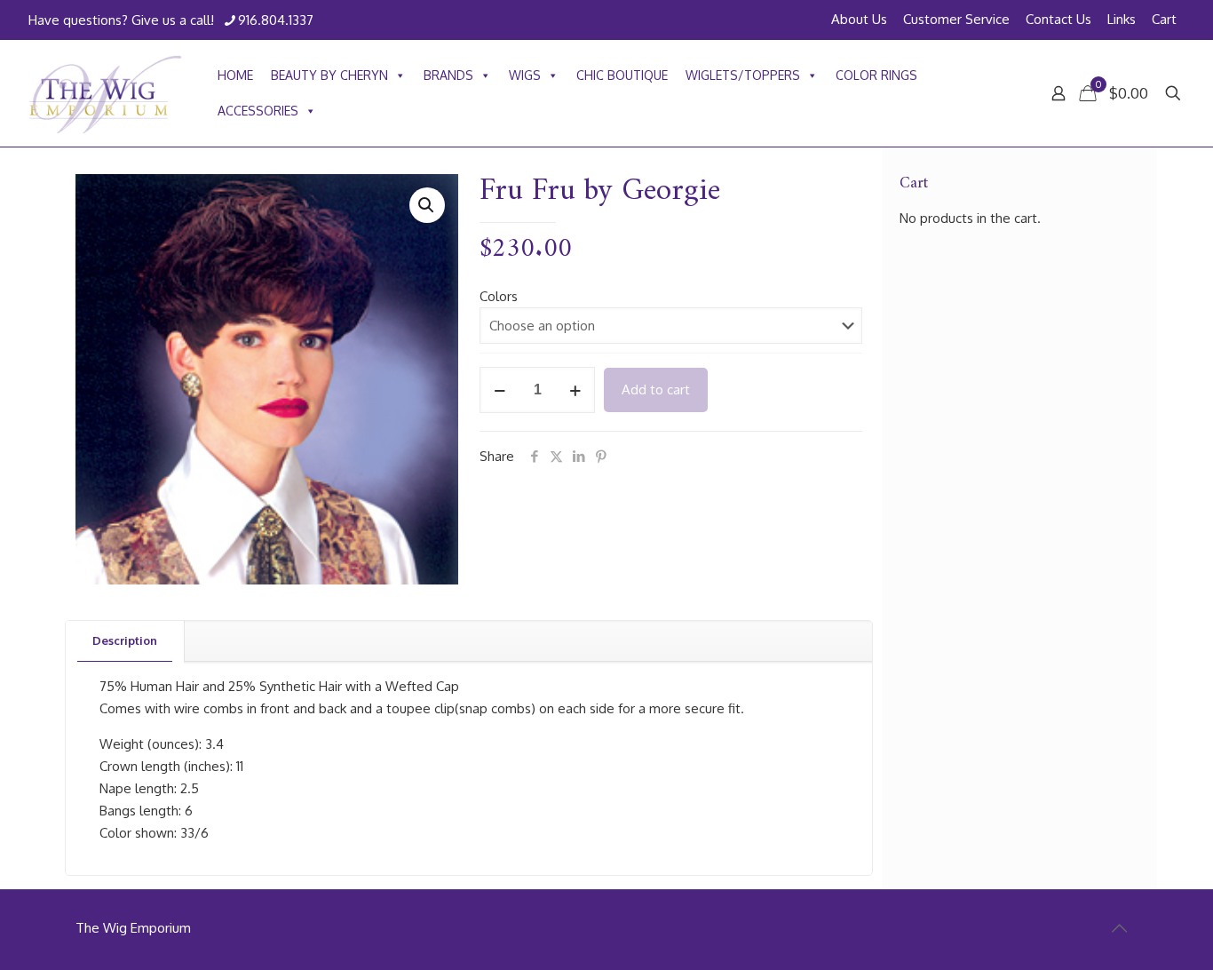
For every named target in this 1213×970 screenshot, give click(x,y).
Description (124, 640)
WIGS (525, 75)
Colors (499, 296)
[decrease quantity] (499, 390)
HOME (235, 75)
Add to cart (656, 389)
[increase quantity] (575, 390)
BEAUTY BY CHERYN (329, 75)
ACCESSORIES (258, 110)
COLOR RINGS (876, 75)
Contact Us (1058, 19)
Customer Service (956, 19)
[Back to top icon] (1119, 927)
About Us (859, 19)
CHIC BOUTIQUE (622, 75)
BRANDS (448, 75)
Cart (1164, 19)
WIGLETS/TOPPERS (743, 75)
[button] (427, 205)
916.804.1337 (275, 20)
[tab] (125, 641)
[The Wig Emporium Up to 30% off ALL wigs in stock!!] (105, 93)
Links (1121, 19)
